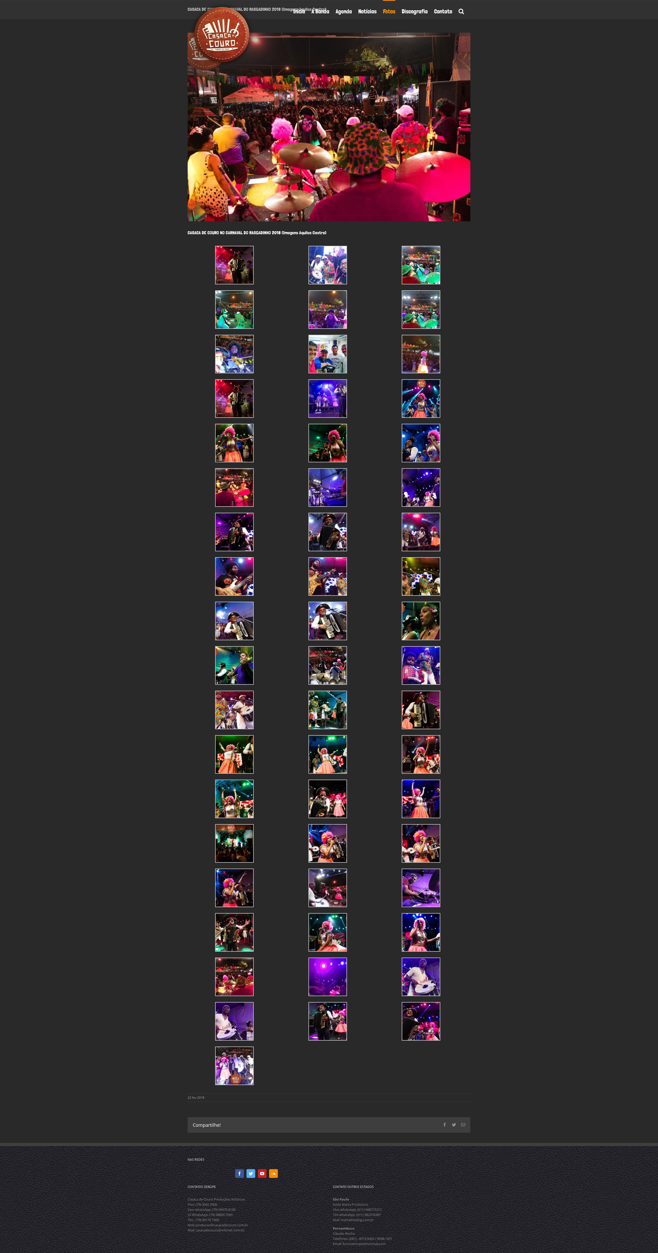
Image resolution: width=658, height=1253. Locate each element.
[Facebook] (239, 1173)
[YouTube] (262, 1173)
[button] (461, 11)
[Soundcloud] (273, 1173)
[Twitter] (250, 1173)
